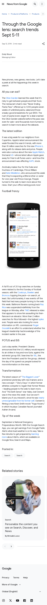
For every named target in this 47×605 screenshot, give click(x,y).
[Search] (35, 4)
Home (4, 14)
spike (41, 319)
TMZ (27, 310)
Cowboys (21, 292)
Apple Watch (38, 152)
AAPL (31, 161)
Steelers (31, 292)
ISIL (35, 355)
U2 (12, 155)
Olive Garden (12, 98)
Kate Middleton (13, 173)
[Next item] (11, 546)
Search (7, 455)
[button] (43, 44)
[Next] (43, 14)
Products (35, 14)
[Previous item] (5, 546)
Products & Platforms (19, 14)
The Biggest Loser (30, 377)
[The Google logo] (6, 568)
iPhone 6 (39, 146)
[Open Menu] (3, 4)
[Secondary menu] (42, 4)
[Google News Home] (17, 4)
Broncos (6, 295)
